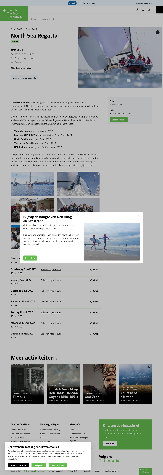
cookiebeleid (13, 458)
